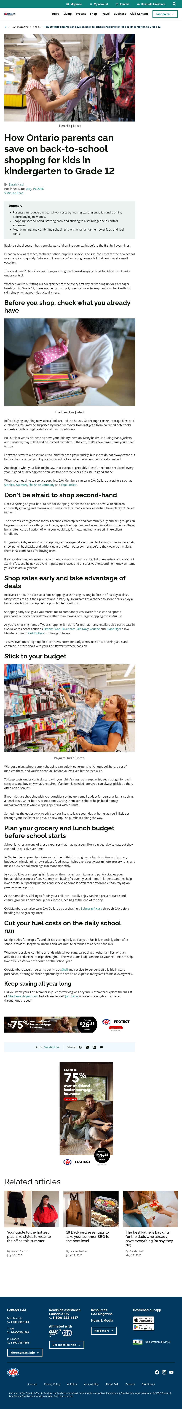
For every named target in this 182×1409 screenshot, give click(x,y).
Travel (105, 14)
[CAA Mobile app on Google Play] (143, 1326)
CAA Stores (148, 1384)
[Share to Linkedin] (94, 1047)
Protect (81, 14)
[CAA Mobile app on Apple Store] (143, 1319)
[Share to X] (87, 1047)
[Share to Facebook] (80, 1047)
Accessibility (91, 1384)
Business (120, 14)
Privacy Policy (52, 1384)
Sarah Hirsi (16, 184)
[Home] (9, 14)
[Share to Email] (101, 1047)
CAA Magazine (20, 26)
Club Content (139, 14)
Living (67, 14)
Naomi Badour (20, 1251)
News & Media (102, 1320)
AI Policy (72, 1384)
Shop (93, 14)
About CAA (112, 1384)
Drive (55, 14)
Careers (130, 1384)
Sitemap (32, 1384)
